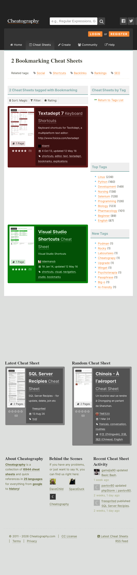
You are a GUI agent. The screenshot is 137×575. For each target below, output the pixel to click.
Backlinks (80, 73)
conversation (118, 424)
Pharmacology (107, 210)
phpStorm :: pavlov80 (116, 490)
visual (58, 271)
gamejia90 (109, 470)
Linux (101, 177)
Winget (102, 267)
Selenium (104, 196)
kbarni (45, 145)
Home (17, 44)
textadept (75, 155)
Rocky (102, 248)
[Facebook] (123, 21)
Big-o (101, 282)
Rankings (100, 73)
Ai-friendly (105, 287)
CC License (69, 536)
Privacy (32, 541)
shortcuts (48, 155)
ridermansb (48, 261)
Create (66, 44)
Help (111, 44)
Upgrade (104, 263)
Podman (103, 243)
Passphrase (105, 277)
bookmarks (45, 161)
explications (60, 161)
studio (42, 276)
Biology (103, 206)
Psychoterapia (107, 272)
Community (89, 44)
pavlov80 (108, 485)
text (65, 155)
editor (58, 155)
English (103, 220)
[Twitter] (131, 21)
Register (119, 34)
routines (100, 428)
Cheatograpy (107, 258)
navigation (69, 271)
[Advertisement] (68, 7)
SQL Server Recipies (115, 506)
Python (102, 181)
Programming (107, 201)
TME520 (104, 413)
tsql (34, 418)
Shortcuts (59, 73)
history (14, 488)
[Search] (101, 21)
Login (95, 34)
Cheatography (15, 464)
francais (104, 424)
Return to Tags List (110, 100)
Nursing (103, 191)
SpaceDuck (76, 489)
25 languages (33, 479)
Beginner (104, 215)
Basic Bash (109, 475)
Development (107, 186)
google (37, 484)
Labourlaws (105, 253)
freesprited (38, 408)
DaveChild (57, 489)
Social (41, 73)
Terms (16, 541)
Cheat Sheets (41, 44)
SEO (117, 73)
